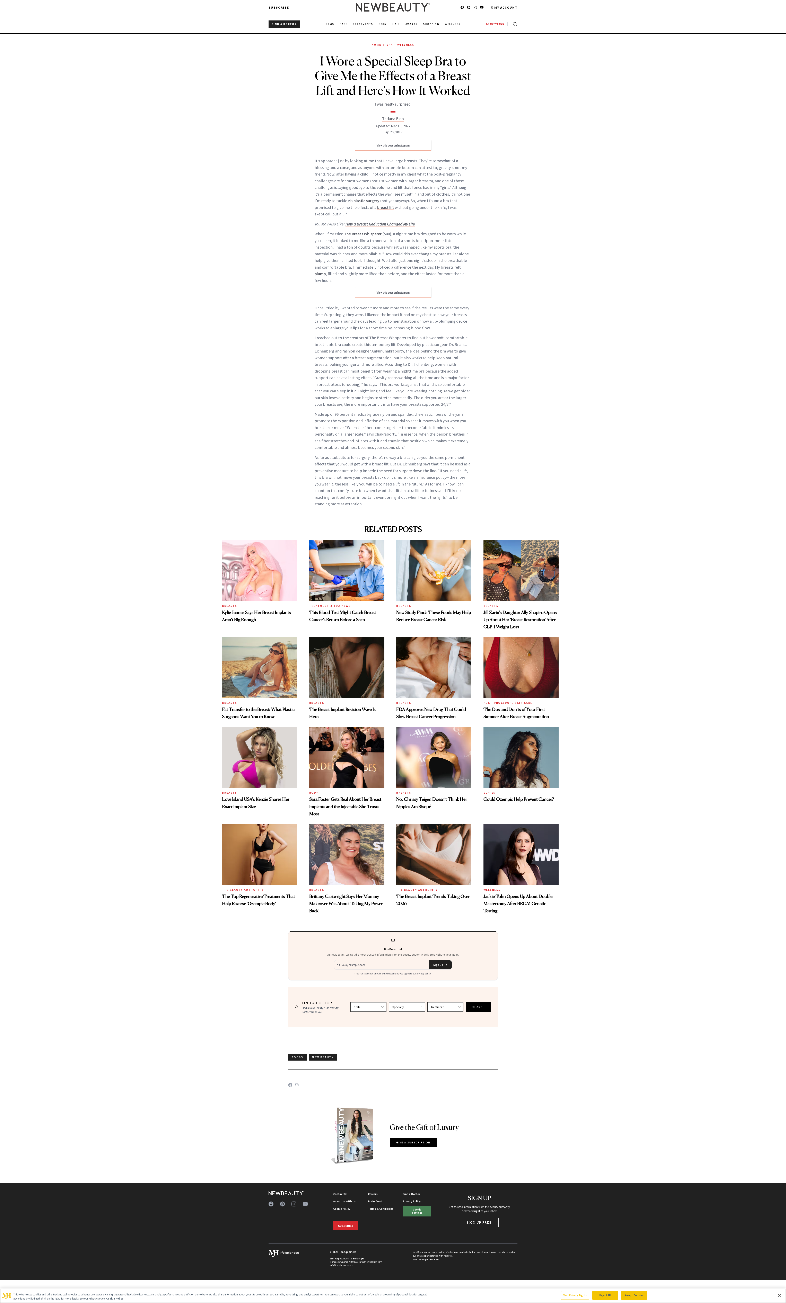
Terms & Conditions (380, 1209)
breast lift (385, 207)
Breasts (229, 606)
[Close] (779, 1295)
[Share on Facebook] (290, 1085)
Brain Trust (375, 1201)
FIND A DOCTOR (284, 24)
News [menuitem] (330, 24)
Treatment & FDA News (330, 606)
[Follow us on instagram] (475, 7)
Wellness (492, 890)
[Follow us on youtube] (481, 7)
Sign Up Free (479, 1222)
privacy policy (424, 973)
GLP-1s (489, 792)
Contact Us (340, 1194)
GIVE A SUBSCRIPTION (413, 1142)
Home (376, 44)
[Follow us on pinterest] (468, 7)
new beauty (323, 1057)
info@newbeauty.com (341, 1265)
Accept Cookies (634, 1295)
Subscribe (279, 7)
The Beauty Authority (242, 890)
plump (320, 273)
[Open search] (514, 24)
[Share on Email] (297, 1085)
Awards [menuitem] (411, 24)
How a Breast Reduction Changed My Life (380, 223)
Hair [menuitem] (396, 24)
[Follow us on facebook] (462, 7)
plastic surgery (366, 200)
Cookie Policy (341, 1209)
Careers (373, 1194)
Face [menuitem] (343, 24)
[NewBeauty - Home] (393, 7)
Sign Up (438, 965)
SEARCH (478, 1007)
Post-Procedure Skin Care (507, 703)
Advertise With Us (344, 1201)
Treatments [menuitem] (363, 24)
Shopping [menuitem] (431, 24)
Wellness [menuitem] (452, 24)
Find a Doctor (411, 1194)
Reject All (605, 1295)
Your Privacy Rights (575, 1295)
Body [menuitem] (383, 24)
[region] (393, 1295)
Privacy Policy (412, 1201)
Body (313, 792)
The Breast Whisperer (363, 233)
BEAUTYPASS (495, 24)
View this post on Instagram (393, 145)
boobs (297, 1057)
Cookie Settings (417, 1211)
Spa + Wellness (400, 44)
